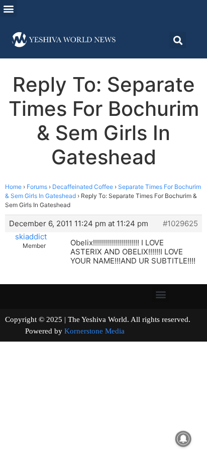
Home (13, 186)
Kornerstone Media (94, 331)
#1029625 (180, 223)
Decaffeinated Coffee (82, 186)
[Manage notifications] (183, 439)
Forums (37, 186)
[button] (8, 8)
